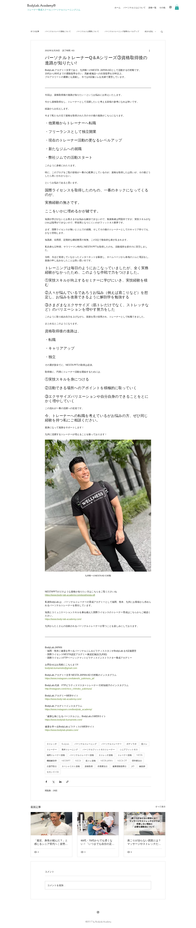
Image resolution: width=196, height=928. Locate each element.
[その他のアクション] (149, 50)
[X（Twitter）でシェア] (53, 781)
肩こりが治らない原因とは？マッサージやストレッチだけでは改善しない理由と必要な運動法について (144, 842)
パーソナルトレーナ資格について (58, 31)
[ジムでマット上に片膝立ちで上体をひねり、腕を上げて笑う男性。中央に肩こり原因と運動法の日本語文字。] (144, 823)
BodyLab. (66, 743)
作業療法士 (103, 766)
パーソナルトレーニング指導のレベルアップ (122, 31)
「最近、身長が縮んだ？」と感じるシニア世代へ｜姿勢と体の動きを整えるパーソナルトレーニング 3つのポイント (51, 842)
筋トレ (144, 743)
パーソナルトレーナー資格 (82, 755)
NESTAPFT (66, 760)
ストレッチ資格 (106, 755)
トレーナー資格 (125, 755)
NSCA (78, 760)
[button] (177, 7)
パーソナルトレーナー (111, 743)
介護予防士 (52, 766)
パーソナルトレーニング (85, 743)
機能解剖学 (52, 760)
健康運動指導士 (119, 766)
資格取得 (89, 766)
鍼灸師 (142, 766)
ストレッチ (52, 743)
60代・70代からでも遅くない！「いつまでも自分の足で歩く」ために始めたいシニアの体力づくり (97, 842)
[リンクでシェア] (67, 781)
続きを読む (149, 31)
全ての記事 (35, 31)
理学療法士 (137, 760)
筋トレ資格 (91, 760)
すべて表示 (160, 806)
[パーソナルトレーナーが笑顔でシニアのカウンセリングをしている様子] (51, 823)
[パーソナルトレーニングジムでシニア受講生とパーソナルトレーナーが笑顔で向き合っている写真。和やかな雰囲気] (98, 823)
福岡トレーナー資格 (56, 755)
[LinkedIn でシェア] (60, 781)
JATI (132, 766)
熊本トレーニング (70, 749)
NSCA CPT (122, 760)
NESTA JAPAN (107, 760)
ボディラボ (131, 743)
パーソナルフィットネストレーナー (99, 749)
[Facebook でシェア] (46, 781)
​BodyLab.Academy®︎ (41, 5)
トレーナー (52, 749)
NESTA (139, 755)
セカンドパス (53, 771)
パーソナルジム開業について (87, 31)
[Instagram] (170, 7)
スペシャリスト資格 (71, 766)
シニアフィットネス (129, 749)
